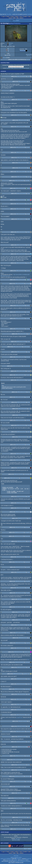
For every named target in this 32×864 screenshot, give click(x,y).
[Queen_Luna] (30, 651)
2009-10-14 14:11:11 (20, 755)
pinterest (16, 68)
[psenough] (30, 283)
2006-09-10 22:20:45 (21, 572)
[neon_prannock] (30, 366)
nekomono (27, 776)
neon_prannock (26, 366)
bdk (29, 518)
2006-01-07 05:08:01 (18, 474)
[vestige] (30, 714)
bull (29, 436)
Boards (25, 16)
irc (28, 860)
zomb (28, 467)
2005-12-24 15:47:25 (20, 199)
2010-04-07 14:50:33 (21, 769)
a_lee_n (28, 270)
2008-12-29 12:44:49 (21, 704)
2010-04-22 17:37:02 (19, 776)
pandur (28, 152)
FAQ (17, 17)
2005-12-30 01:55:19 (22, 415)
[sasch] (30, 572)
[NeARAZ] (30, 90)
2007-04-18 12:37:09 (21, 599)
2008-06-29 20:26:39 (21, 684)
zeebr (28, 76)
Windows (10, 43)
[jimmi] (30, 541)
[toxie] (30, 736)
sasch (28, 572)
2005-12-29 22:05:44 (21, 402)
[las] (30, 167)
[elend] (30, 219)
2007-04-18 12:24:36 (19, 592)
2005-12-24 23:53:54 (21, 263)
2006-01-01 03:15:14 (20, 420)
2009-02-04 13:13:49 (21, 709)
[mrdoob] (30, 214)
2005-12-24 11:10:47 (22, 99)
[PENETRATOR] (30, 759)
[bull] (30, 436)
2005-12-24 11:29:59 (21, 126)
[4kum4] (30, 126)
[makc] (30, 351)
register (29, 848)
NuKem (28, 208)
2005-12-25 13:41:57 (20, 328)
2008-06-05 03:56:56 (19, 662)
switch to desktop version (16, 857)
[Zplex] (30, 157)
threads (27, 68)
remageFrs (27, 532)
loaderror (28, 642)
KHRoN (28, 587)
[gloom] (30, 704)
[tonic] (30, 793)
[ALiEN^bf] (30, 397)
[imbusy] (30, 203)
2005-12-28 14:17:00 (21, 392)
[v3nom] (30, 188)
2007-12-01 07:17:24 (21, 624)
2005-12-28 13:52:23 (20, 374)
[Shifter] (30, 232)
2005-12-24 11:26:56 (21, 115)
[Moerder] (30, 444)
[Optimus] (30, 460)
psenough (28, 283)
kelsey (28, 508)
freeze (28, 244)
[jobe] (30, 333)
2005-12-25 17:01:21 (22, 333)
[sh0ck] (30, 741)
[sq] (30, 637)
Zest (29, 99)
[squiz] (30, 694)
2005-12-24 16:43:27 (20, 208)
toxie (29, 736)
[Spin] (30, 392)
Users (20, 16)
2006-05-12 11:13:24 (19, 532)
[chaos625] (30, 581)
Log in (3, 16)
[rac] (30, 408)
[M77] (30, 746)
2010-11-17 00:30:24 (18, 798)
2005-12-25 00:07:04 (20, 270)
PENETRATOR (26, 759)
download (28, 54)
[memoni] (31, 59)
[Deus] (30, 764)
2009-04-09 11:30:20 (21, 736)
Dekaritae (28, 527)
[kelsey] (30, 508)
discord (24, 860)
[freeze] (30, 244)
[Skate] (30, 193)
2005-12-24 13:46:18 (19, 180)
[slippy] (30, 624)
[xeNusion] (30, 511)
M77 (29, 746)
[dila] (30, 619)
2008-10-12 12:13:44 (19, 689)
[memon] (1, 57)
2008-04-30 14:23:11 (21, 648)
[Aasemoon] (30, 562)
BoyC (28, 109)
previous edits (16, 839)
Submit (21, 17)
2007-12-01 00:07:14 (22, 612)
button (28, 678)
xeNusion (28, 511)
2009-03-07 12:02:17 (20, 731)
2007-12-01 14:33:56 (20, 632)
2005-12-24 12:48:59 (20, 171)
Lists (29, 16)
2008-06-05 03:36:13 (18, 651)
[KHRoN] (30, 587)
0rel (29, 612)
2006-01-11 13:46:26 (19, 511)
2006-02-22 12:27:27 (22, 518)
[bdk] (30, 518)
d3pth (28, 431)
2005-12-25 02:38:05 (19, 283)
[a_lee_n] (30, 270)
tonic (29, 793)
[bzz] (30, 162)
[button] (30, 678)
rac (29, 408)
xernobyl (28, 781)
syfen (28, 667)
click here (17, 838)
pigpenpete (27, 689)
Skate (28, 193)
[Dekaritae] (30, 527)
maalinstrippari (27, 346)
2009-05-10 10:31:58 (22, 746)
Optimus (28, 460)
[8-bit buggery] (30, 798)
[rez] (30, 817)
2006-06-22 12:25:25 (20, 556)
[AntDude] (30, 420)
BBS (14, 17)
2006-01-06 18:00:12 (21, 467)
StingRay (28, 592)
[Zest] (30, 99)
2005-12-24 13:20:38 (21, 176)
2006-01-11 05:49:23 (21, 496)
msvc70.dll (19, 717)
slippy (28, 624)
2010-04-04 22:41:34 (21, 764)
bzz (29, 162)
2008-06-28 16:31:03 (21, 667)
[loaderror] (30, 642)
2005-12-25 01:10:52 (20, 279)
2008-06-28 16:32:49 (17, 673)
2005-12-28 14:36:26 (19, 397)
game (9, 44)
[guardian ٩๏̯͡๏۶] (30, 673)
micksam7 (27, 662)
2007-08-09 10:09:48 (19, 607)
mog (29, 822)
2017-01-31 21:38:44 (22, 822)
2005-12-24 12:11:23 (22, 162)
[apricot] (30, 253)
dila (29, 619)
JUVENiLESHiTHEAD (25, 478)
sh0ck (28, 741)
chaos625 (28, 581)
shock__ (28, 632)
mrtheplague (27, 474)
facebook (8, 68)
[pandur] (30, 152)
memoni (28, 59)
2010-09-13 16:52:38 (20, 781)
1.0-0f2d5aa (8, 858)
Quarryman (27, 536)
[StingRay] (30, 592)
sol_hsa (28, 808)
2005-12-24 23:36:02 (21, 253)
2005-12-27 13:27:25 (17, 366)
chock (28, 341)
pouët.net (3, 858)
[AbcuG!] (30, 453)
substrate (28, 786)
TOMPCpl (28, 607)
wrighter (28, 829)
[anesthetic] (30, 180)
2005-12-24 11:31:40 (20, 147)
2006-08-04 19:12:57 (20, 567)
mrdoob (28, 214)
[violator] (30, 171)
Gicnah (28, 556)
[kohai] (30, 402)
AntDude (28, 420)
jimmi (29, 541)
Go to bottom (16, 20)
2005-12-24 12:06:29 (21, 157)
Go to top (16, 855)
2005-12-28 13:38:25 (21, 371)
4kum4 (28, 126)
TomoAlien (8, 14)
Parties (16, 16)
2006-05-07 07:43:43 (19, 527)
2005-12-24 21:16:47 (20, 214)
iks (29, 81)
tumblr (19, 68)
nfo (30, 23)
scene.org (29, 858)
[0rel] (30, 612)
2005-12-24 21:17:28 (21, 219)
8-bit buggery (27, 798)
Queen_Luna (27, 651)
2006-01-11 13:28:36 (21, 508)
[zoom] (30, 176)
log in (25, 848)
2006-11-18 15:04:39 (20, 587)
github (29, 861)
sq (29, 637)
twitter (12, 68)
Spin (29, 392)
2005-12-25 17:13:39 (21, 341)
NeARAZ (28, 90)
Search (10, 17)
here (28, 659)
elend (29, 219)
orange (28, 648)
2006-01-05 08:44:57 (22, 436)
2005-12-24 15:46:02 (21, 193)
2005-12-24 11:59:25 (21, 152)
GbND (28, 496)
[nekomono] (30, 776)
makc (28, 351)
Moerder (28, 444)
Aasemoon (27, 562)
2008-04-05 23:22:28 (20, 642)
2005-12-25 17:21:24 (17, 346)
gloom (28, 704)
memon (4, 57)
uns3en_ (28, 312)
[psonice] (30, 731)
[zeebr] (30, 76)
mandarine (29, 14)
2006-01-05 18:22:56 (20, 460)
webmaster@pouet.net (21, 861)
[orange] (30, 648)
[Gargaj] (30, 371)
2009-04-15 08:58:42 (21, 741)
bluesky (23, 68)
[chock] (30, 341)
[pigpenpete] (30, 689)
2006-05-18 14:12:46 (19, 536)
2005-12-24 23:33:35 (21, 244)
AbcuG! (28, 453)
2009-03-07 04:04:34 (21, 726)
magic (28, 115)
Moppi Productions (15, 23)
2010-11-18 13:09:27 (22, 817)
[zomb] (30, 467)
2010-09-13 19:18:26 (19, 786)
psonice (28, 731)
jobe (29, 333)
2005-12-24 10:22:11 (22, 81)
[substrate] (30, 786)
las (29, 167)
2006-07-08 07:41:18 (19, 562)
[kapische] (30, 755)
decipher (28, 567)
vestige (28, 714)
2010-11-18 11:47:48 (20, 803)
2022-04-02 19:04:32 (20, 829)
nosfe (28, 726)
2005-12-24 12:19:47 (22, 167)
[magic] (30, 115)
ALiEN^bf (28, 397)
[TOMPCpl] (30, 607)
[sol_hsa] (30, 808)
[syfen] (30, 667)
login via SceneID (18, 846)
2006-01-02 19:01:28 (21, 425)
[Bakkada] (30, 356)
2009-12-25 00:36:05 (17, 759)
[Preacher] (30, 374)
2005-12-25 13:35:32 (20, 318)
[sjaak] (30, 769)
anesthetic (27, 180)
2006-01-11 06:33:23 (21, 502)
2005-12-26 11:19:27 (20, 356)
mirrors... (29, 55)
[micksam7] (30, 662)
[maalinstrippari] (30, 346)
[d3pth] (30, 431)
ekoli (29, 599)
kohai (29, 402)
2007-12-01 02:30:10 (22, 619)
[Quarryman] (30, 536)
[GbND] (30, 496)
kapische (28, 755)
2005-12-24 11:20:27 (21, 109)
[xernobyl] (30, 781)
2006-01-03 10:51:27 (21, 431)
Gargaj (28, 371)
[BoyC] (30, 109)
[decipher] (30, 567)
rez (29, 817)
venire (28, 425)
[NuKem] (30, 208)
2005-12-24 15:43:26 (20, 188)
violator (28, 171)
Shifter (28, 232)
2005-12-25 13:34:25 (20, 312)
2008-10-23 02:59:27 (21, 694)
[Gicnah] (30, 556)
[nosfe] (30, 726)
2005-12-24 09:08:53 (21, 76)
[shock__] (30, 632)
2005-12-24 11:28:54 (22, 120)
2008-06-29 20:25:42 (21, 678)
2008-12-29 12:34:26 (21, 699)
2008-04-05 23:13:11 (22, 637)
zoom (28, 176)
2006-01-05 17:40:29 (20, 453)
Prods (7, 16)
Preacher (28, 374)
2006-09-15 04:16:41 (19, 581)
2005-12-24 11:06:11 (20, 90)
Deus (29, 764)
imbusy (28, 203)
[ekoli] (30, 599)
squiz (29, 694)
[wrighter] (30, 829)
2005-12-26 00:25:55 (21, 351)
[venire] (30, 425)
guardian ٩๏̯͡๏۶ (27, 673)
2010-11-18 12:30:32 (20, 808)
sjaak (29, 769)
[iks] (30, 81)
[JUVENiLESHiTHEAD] (30, 478)
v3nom (28, 188)
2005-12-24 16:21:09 (20, 203)
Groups (12, 16)
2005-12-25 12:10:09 (20, 305)
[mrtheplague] (30, 474)
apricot (28, 253)
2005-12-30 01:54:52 (22, 408)
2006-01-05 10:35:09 (20, 444)
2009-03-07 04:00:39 (22, 721)
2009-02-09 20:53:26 (20, 714)
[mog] (30, 822)
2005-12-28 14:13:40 (21, 380)
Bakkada (28, 356)
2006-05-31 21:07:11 (21, 541)
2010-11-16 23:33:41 (21, 793)
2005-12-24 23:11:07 (21, 232)
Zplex (28, 157)
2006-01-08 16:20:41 (14, 478)
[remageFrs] (30, 532)
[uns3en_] (30, 312)
